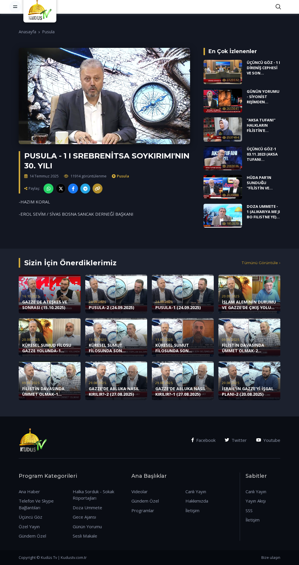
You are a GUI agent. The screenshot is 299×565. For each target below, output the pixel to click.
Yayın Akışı (256, 501)
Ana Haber (29, 491)
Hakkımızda (196, 501)
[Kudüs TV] (40, 6)
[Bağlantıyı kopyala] (97, 188)
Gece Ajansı (84, 517)
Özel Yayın (29, 526)
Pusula (48, 31)
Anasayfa (27, 31)
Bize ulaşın (270, 557)
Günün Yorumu (87, 526)
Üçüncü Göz (30, 517)
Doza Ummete (87, 507)
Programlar (142, 510)
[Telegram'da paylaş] (85, 188)
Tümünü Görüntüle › (260, 262)
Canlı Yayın (195, 491)
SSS (249, 510)
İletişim (192, 510)
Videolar (139, 491)
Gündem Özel (32, 536)
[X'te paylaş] (61, 188)
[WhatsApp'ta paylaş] (48, 188)
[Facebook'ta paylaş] (73, 188)
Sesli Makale (85, 536)
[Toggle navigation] (15, 7)
